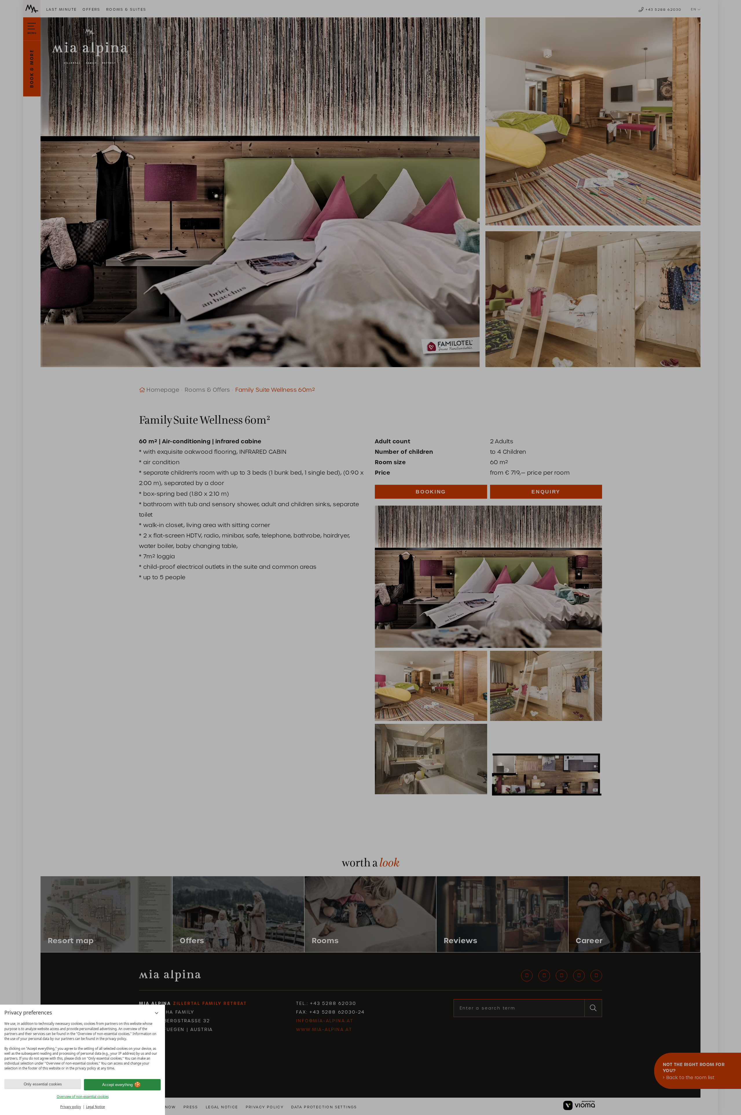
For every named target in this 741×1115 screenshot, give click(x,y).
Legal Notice (95, 1107)
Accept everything (117, 1085)
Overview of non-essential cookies (83, 1096)
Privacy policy (70, 1107)
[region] (82, 1046)
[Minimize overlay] (156, 1013)
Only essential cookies (43, 1084)
